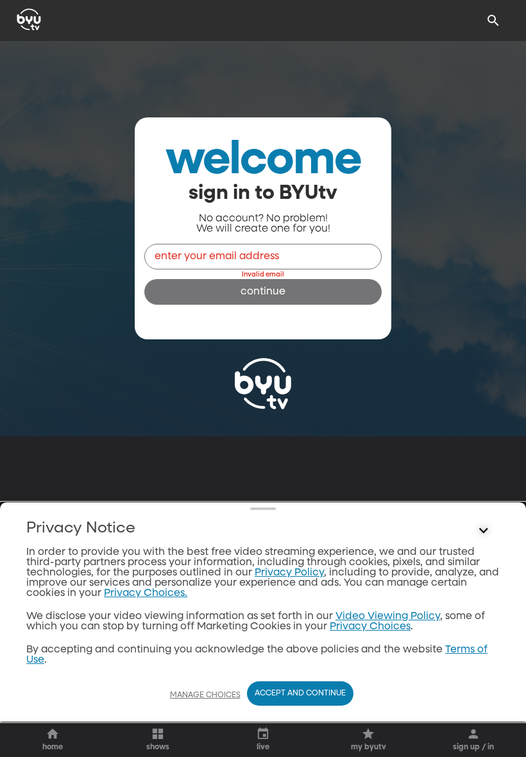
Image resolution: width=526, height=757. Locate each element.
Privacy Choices (370, 627)
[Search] (493, 20)
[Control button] (484, 531)
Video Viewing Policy (387, 616)
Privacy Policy (289, 573)
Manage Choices (205, 695)
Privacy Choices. (145, 593)
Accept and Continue (300, 693)
